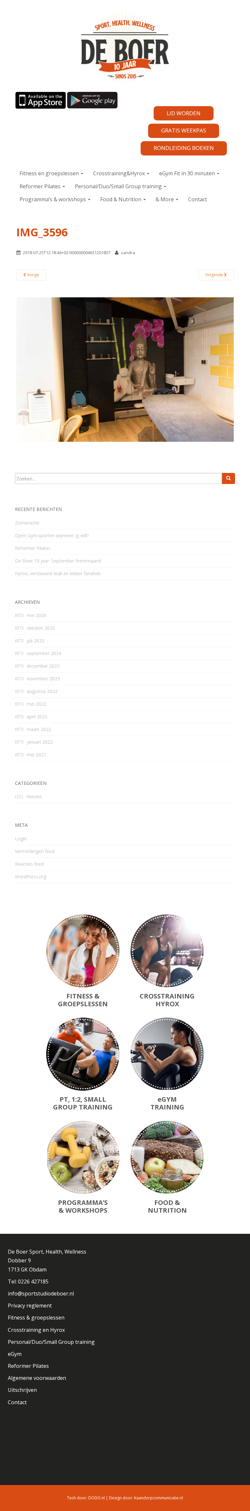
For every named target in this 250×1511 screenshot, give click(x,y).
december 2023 (43, 666)
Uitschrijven (22, 1389)
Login (21, 839)
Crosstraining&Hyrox (119, 173)
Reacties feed (29, 864)
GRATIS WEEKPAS (183, 130)
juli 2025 (35, 641)
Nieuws (34, 796)
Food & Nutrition (121, 199)
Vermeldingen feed (34, 851)
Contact (197, 199)
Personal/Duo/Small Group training (119, 186)
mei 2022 (36, 704)
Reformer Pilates (41, 186)
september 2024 (44, 653)
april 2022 (37, 716)
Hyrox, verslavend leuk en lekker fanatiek (58, 573)
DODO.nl (96, 1498)
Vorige (32, 275)
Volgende (214, 275)
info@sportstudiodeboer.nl (41, 1293)
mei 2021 (36, 754)
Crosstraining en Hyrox (36, 1329)
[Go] (228, 478)
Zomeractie (27, 523)
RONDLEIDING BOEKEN (184, 148)
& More (165, 199)
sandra (128, 252)
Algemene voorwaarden (37, 1377)
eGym (14, 1353)
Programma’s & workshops (53, 199)
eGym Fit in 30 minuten (187, 173)
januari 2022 (40, 742)
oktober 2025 (41, 628)
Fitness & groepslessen (36, 1317)
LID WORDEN (184, 113)
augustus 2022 (42, 691)
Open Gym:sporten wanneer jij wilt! (52, 535)
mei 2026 (36, 615)
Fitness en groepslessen (50, 173)
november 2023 (43, 678)
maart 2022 (39, 729)
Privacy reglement (30, 1305)
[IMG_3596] (125, 369)
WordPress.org (30, 876)
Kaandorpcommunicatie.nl (158, 1498)
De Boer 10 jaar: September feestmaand (58, 561)
